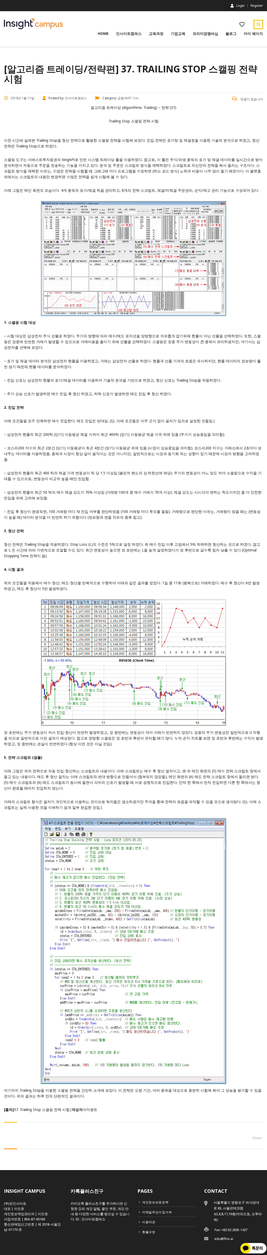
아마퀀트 (90, 1109)
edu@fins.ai (223, 1238)
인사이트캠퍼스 (129, 33)
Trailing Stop (46, 140)
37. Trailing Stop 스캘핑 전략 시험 (42, 1109)
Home (103, 33)
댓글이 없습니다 (251, 99)
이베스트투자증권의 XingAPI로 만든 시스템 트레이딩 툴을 (76, 159)
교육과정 (156, 33)
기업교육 (178, 33)
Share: (257, 1137)
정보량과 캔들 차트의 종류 (110, 517)
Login (240, 5)
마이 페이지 (253, 33)
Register (257, 5)
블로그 (231, 33)
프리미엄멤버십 (205, 33)
